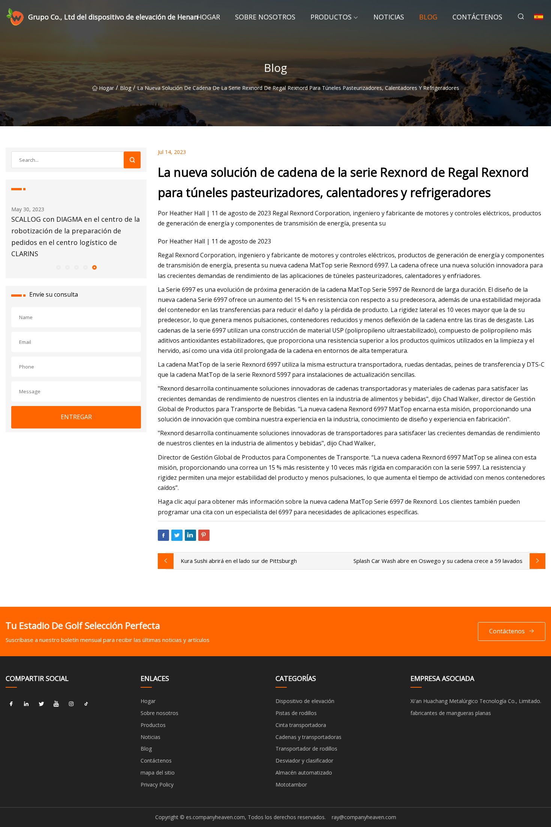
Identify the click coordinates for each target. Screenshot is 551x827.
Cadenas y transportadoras (308, 736)
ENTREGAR (76, 417)
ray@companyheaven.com (364, 817)
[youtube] (56, 703)
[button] (58, 267)
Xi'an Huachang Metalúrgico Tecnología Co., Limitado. (475, 701)
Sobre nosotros (265, 16)
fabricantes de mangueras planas (450, 713)
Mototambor (291, 784)
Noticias (388, 16)
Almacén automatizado (304, 772)
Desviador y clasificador (304, 760)
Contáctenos (477, 16)
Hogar (208, 16)
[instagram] (71, 703)
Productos (331, 16)
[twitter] (41, 703)
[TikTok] (86, 703)
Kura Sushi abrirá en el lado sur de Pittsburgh (239, 560)
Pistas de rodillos (296, 713)
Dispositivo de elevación (305, 701)
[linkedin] (26, 703)
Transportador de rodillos (306, 748)
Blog (428, 16)
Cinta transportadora (301, 724)
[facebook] (11, 703)
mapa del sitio (158, 772)
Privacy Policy (157, 784)
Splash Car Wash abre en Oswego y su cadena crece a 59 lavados (438, 560)
